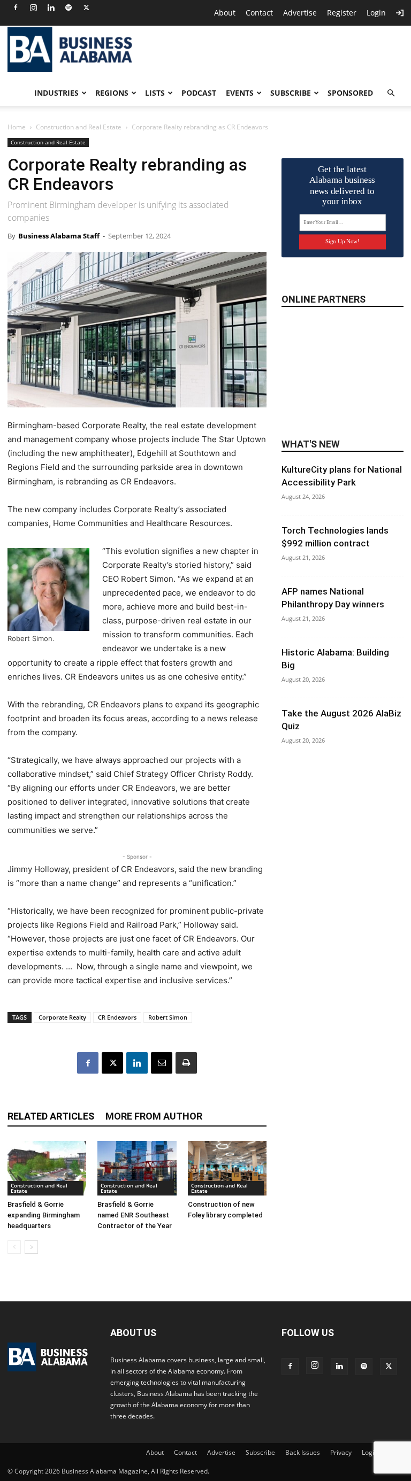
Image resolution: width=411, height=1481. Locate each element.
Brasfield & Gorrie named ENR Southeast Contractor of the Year (134, 1215)
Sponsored (350, 93)
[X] (86, 7)
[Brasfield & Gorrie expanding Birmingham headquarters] (46, 1168)
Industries (56, 93)
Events (240, 93)
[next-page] (31, 1247)
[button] (391, 93)
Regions (111, 93)
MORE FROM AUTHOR (153, 1116)
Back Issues (302, 1452)
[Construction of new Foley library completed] (227, 1168)
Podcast (198, 93)
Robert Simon (167, 1017)
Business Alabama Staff (59, 236)
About (224, 12)
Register (341, 12)
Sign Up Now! (342, 241)
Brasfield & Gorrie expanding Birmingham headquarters (43, 1215)
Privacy (341, 1452)
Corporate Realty (62, 1017)
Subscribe (290, 93)
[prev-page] (14, 1247)
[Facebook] (15, 7)
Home (16, 127)
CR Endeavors (117, 1017)
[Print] (186, 1063)
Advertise (300, 12)
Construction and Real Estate (78, 127)
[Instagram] (33, 7)
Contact (259, 12)
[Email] (161, 1063)
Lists (155, 93)
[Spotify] (68, 7)
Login (376, 12)
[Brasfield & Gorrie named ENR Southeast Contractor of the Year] (136, 1168)
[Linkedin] (51, 7)
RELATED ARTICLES (50, 1116)
